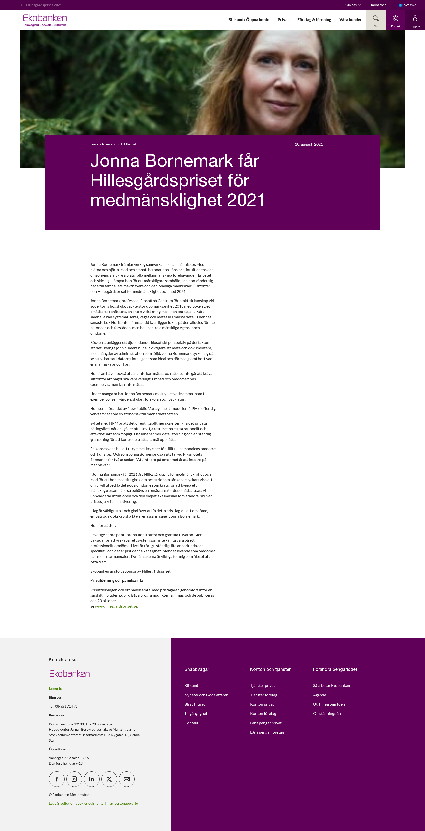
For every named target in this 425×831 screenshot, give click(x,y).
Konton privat (262, 704)
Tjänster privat (262, 685)
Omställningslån (327, 713)
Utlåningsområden (329, 704)
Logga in (55, 688)
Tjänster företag (263, 694)
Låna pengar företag (267, 732)
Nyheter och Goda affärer (206, 694)
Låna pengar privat (266, 722)
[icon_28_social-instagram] (74, 779)
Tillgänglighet (195, 713)
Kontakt (191, 722)
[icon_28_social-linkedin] (92, 779)
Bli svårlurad (195, 704)
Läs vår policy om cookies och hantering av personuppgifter (94, 803)
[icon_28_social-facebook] (57, 779)
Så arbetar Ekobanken (331, 685)
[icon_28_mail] (127, 779)
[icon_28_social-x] (109, 779)
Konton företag (263, 713)
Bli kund (191, 685)
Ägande (319, 694)
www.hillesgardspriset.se (116, 606)
